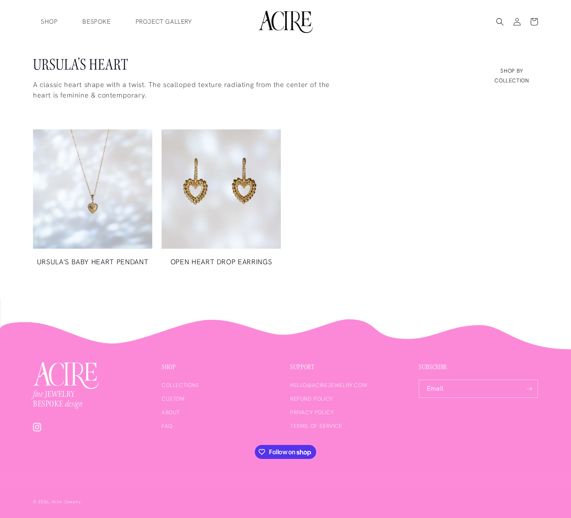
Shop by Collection (511, 75)
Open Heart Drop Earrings (221, 262)
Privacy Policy (312, 412)
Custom (173, 398)
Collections (180, 385)
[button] (499, 21)
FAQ (167, 425)
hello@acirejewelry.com (328, 385)
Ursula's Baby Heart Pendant (93, 262)
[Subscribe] (529, 389)
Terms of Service (316, 425)
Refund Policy (311, 398)
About (171, 412)
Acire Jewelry (66, 501)
